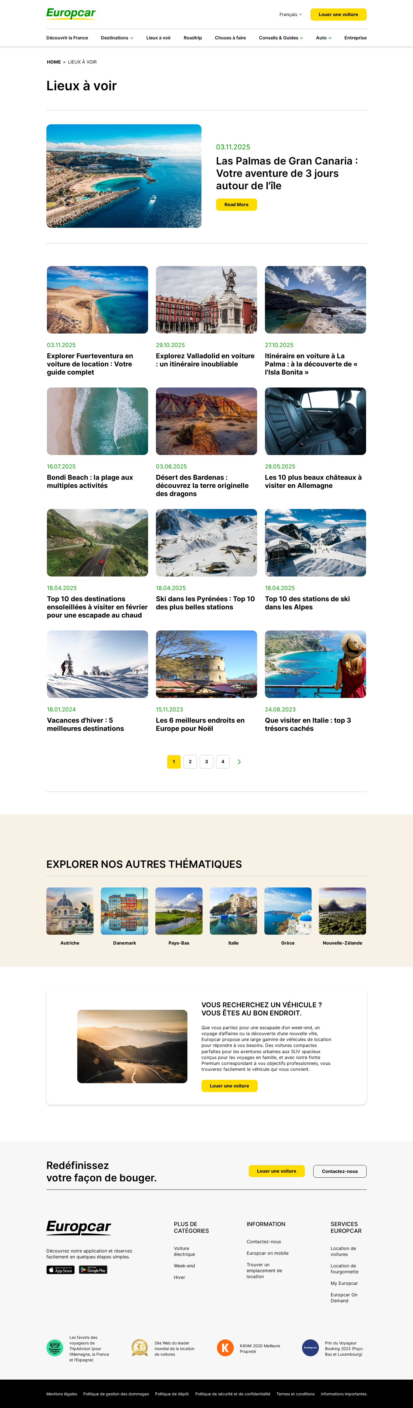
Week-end (184, 1266)
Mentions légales (61, 1393)
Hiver (179, 1277)
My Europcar (344, 1283)
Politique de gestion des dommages (116, 1393)
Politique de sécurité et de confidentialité (232, 1393)
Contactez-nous (340, 1171)
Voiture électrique (184, 1251)
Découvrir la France (67, 37)
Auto (321, 37)
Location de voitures (343, 1251)
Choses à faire (230, 37)
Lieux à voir (158, 37)
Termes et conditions (295, 1393)
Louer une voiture (338, 14)
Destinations (114, 37)
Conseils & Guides (278, 37)
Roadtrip (193, 37)
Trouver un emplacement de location (264, 1270)
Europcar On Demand (344, 1297)
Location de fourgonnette (344, 1268)
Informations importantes (344, 1393)
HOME (54, 62)
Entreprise (355, 37)
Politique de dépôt (172, 1393)
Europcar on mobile (268, 1253)
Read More (236, 204)
